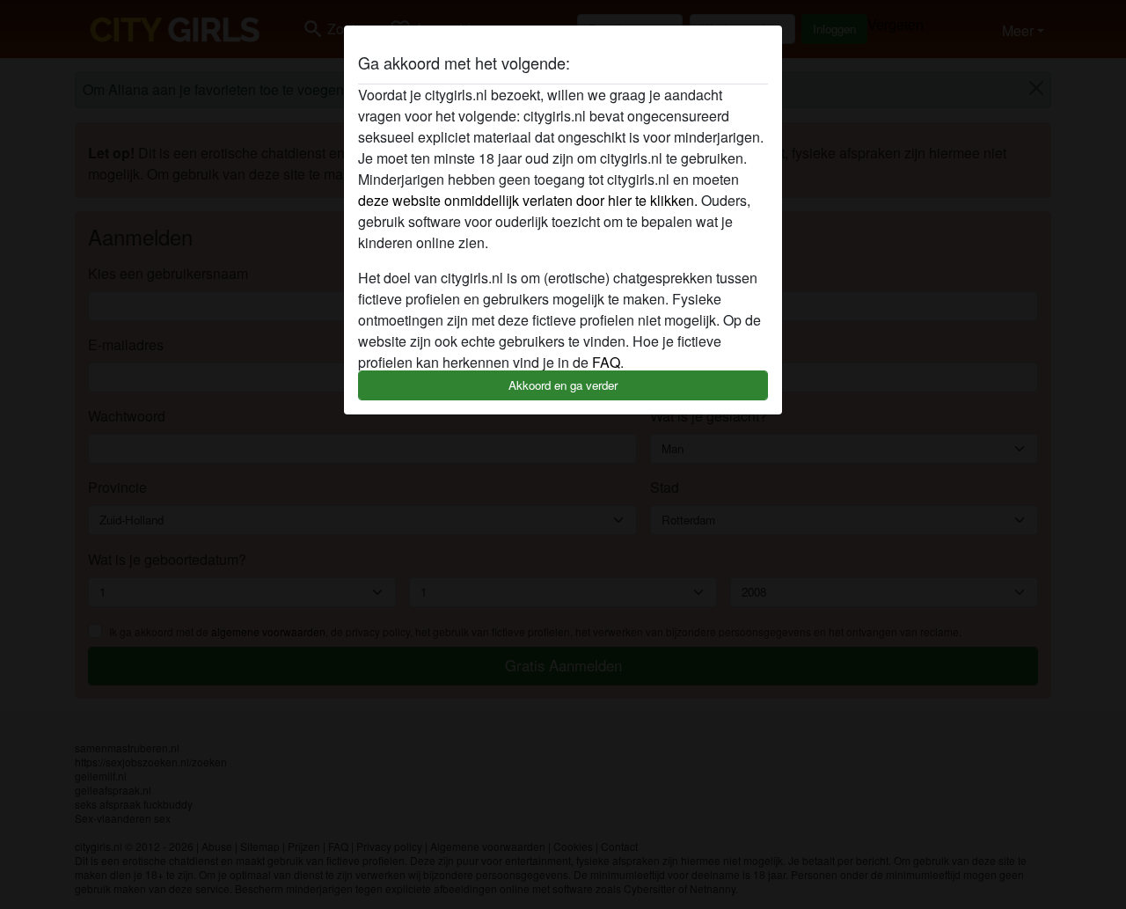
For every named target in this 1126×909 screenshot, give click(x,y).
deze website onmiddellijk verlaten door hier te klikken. (528, 200)
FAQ (606, 362)
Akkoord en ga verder (563, 385)
